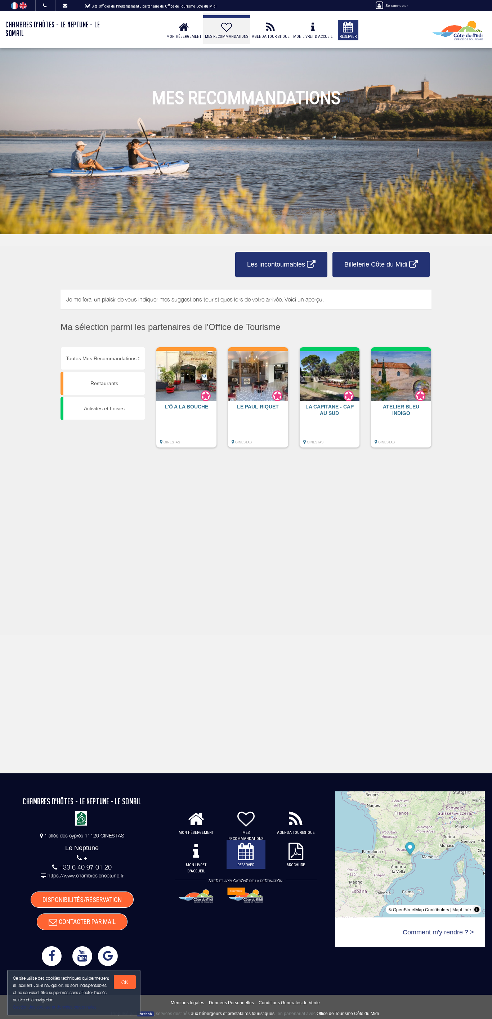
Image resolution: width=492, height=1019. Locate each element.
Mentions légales (187, 1002)
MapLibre (461, 909)
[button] (186, 401)
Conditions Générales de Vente (289, 1002)
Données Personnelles (231, 1002)
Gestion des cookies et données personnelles (55, 1007)
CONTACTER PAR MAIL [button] (86, 921)
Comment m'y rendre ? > (438, 932)
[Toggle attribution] (477, 909)
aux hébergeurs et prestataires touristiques (232, 1013)
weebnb (145, 1014)
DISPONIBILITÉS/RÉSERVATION (82, 899)
